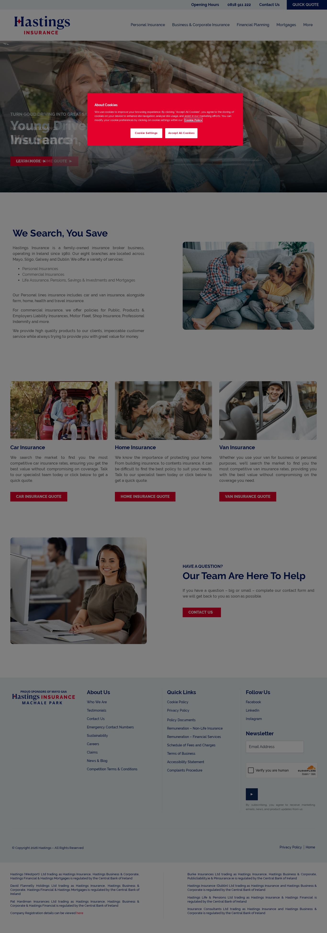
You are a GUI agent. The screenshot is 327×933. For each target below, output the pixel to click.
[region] (165, 119)
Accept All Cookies (181, 133)
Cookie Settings (146, 133)
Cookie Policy (193, 120)
